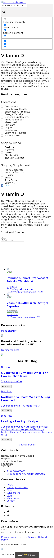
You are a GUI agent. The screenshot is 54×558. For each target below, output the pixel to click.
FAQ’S (10, 485)
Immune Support (14, 119)
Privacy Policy (8, 537)
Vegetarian (11, 130)
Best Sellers (11, 106)
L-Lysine (9, 175)
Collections (8, 102)
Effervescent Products (17, 111)
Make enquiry (9, 330)
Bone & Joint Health (16, 109)
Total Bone (11, 180)
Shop (9, 490)
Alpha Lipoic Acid (14, 169)
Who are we (13, 493)
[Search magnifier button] (3, 12)
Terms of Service (27, 537)
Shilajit (8, 177)
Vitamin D (10, 185)
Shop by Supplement (15, 165)
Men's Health (12, 122)
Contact (11, 500)
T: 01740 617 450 (16, 471)
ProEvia (9, 152)
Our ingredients (10, 350)
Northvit (9, 150)
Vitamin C (10, 183)
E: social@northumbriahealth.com (26, 474)
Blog (9, 495)
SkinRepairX (11, 155)
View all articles (27, 444)
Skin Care (10, 125)
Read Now (6, 386)
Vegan (8, 127)
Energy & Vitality (14, 114)
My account (13, 498)
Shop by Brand (11, 143)
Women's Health (14, 135)
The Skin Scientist (14, 158)
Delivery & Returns (17, 487)
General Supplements (17, 117)
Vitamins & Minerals (15, 133)
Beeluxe (9, 147)
